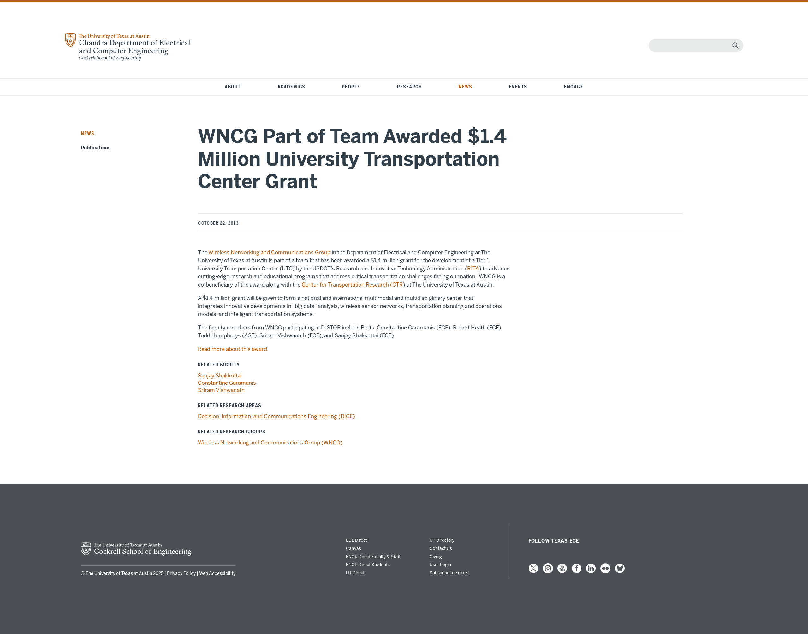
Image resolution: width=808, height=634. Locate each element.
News (465, 87)
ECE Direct (356, 540)
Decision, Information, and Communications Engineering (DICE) (276, 416)
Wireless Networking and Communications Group (269, 252)
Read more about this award (232, 349)
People (351, 87)
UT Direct (355, 572)
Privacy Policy (181, 573)
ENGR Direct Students (368, 564)
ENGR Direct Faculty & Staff (373, 556)
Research (409, 87)
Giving (436, 556)
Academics (291, 87)
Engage (573, 87)
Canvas (353, 548)
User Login (440, 564)
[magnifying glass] (735, 45)
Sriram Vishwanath (221, 390)
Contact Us (441, 548)
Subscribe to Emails (449, 572)
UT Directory (442, 540)
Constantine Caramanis (227, 383)
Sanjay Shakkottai (220, 375)
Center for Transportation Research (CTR (352, 284)
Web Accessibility (217, 573)
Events (518, 87)
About (233, 87)
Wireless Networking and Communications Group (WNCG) (270, 442)
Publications (95, 148)
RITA (473, 268)
